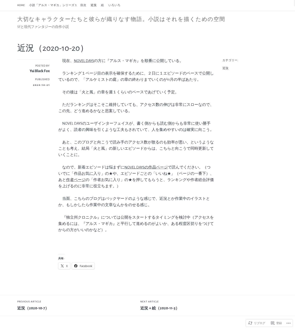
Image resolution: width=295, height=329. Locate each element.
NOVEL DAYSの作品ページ (146, 167)
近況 (94, 5)
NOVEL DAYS (84, 61)
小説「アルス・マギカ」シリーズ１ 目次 (58, 5)
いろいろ (114, 5)
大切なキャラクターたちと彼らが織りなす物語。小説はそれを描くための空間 (121, 19)
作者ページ (76, 180)
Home (21, 5)
